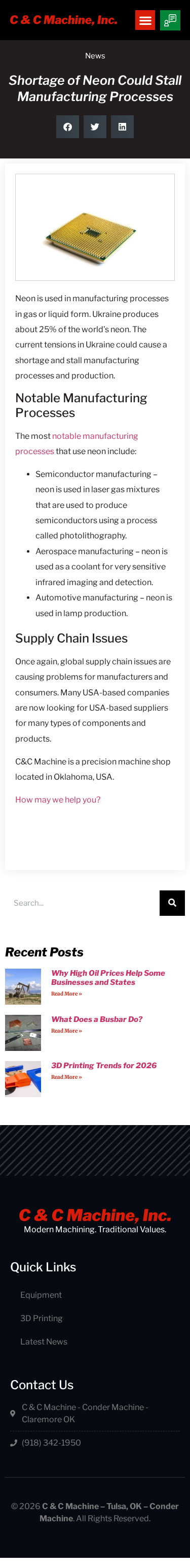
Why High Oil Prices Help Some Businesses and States (108, 978)
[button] (145, 20)
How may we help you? (57, 800)
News (95, 55)
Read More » (66, 993)
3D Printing (41, 1318)
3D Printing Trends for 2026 (104, 1065)
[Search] (172, 903)
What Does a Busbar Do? (96, 1019)
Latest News (43, 1342)
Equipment (41, 1295)
